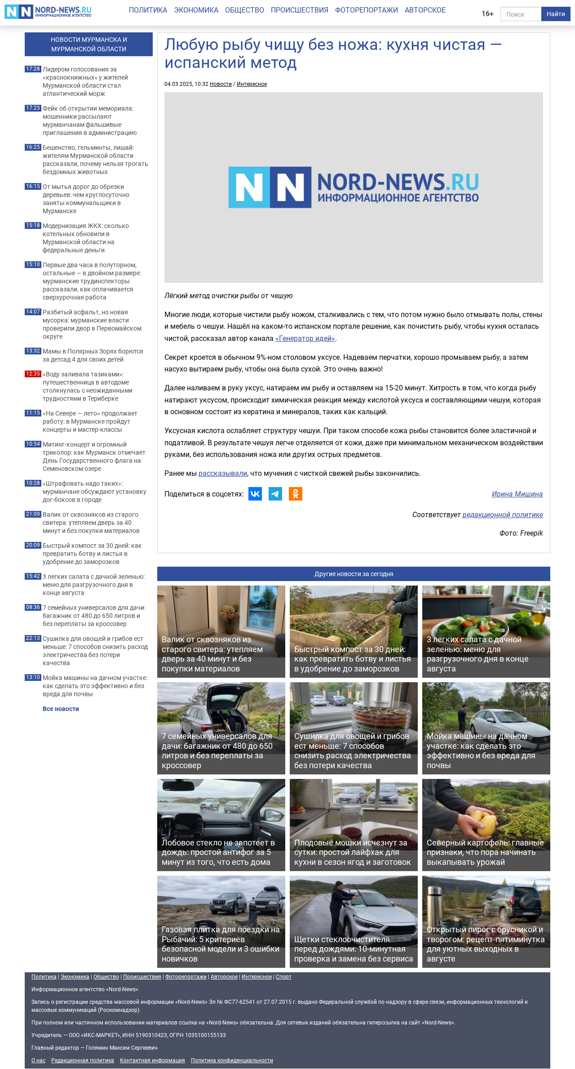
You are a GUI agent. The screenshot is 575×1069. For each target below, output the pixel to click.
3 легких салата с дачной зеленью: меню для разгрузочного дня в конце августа (94, 585)
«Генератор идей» (305, 338)
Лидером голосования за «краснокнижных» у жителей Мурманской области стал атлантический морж (85, 81)
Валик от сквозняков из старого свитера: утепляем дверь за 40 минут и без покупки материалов (91, 522)
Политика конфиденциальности (232, 1060)
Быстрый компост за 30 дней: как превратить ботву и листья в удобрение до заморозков (92, 553)
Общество (244, 10)
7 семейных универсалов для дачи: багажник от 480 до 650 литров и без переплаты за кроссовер (94, 616)
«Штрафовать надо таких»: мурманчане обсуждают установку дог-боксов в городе (94, 491)
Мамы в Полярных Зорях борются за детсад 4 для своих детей (93, 355)
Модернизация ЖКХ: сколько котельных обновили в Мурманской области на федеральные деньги (86, 238)
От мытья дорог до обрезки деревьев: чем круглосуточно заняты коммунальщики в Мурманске (86, 199)
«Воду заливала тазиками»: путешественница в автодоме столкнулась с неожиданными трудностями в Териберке (88, 386)
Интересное (252, 83)
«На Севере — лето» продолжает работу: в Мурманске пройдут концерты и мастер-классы (90, 421)
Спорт (284, 976)
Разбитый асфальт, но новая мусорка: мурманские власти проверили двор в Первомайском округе (92, 324)
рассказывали (223, 473)
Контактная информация (152, 1060)
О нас (38, 1060)
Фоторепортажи (366, 10)
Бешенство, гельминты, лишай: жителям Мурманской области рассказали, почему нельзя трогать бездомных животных (95, 159)
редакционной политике (503, 514)
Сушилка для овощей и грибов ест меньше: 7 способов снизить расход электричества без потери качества (95, 651)
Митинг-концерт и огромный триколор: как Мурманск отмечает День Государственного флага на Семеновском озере (94, 456)
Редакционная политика (82, 1060)
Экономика (196, 10)
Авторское (425, 10)
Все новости (61, 709)
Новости (221, 83)
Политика (148, 10)
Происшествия (299, 10)
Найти (556, 13)
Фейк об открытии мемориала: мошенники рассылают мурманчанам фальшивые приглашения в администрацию (90, 120)
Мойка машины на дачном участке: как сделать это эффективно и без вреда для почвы (95, 686)
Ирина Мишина (517, 494)
